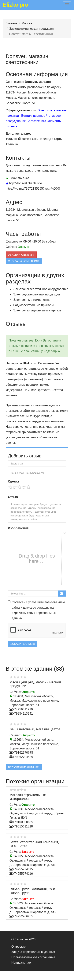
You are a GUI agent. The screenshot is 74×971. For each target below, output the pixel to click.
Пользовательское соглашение (33, 957)
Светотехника (36, 121)
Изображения (18, 528)
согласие (43, 607)
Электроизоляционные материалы (37, 310)
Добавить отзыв (22, 643)
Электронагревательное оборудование (40, 289)
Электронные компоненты (31, 299)
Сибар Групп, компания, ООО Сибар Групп (33, 891)
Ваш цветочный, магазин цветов (35, 729)
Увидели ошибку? (21, 254)
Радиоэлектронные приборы (33, 305)
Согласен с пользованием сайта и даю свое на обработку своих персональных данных (38, 610)
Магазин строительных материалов (27, 797)
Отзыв (13, 497)
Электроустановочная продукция (36, 294)
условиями (36, 602)
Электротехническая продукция (31, 28)
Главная (11, 23)
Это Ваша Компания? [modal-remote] (23, 261)
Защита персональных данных (33, 951)
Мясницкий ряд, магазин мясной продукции (35, 684)
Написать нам (21, 962)
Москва (27, 23)
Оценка (13, 481)
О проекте (18, 946)
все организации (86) (23, 767)
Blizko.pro (15, 5)
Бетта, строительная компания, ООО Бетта (34, 844)
